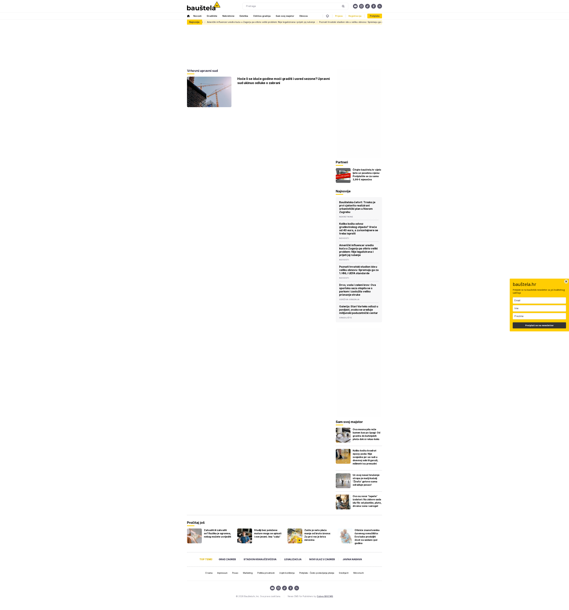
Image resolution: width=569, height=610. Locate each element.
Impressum (222, 573)
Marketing (248, 573)
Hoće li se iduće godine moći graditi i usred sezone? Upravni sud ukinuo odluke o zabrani (283, 81)
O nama (208, 573)
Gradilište (212, 16)
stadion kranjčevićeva (260, 559)
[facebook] (373, 6)
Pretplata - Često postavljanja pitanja (316, 573)
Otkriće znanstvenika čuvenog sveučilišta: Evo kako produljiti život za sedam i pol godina (367, 537)
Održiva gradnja (262, 16)
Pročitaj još (195, 522)
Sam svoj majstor (285, 16)
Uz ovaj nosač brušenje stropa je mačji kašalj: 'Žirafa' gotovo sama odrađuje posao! (366, 480)
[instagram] (361, 6)
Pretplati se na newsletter (539, 325)
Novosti (197, 16)
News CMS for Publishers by (310, 596)
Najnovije (343, 191)
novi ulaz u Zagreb (322, 559)
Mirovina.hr (358, 573)
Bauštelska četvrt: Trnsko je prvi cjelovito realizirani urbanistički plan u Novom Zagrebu (357, 207)
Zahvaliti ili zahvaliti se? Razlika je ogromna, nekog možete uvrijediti (217, 533)
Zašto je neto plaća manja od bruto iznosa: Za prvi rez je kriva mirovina (317, 535)
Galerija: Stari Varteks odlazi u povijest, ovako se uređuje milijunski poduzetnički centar (358, 309)
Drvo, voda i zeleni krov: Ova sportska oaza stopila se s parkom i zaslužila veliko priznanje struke (357, 289)
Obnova (303, 16)
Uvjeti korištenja (287, 573)
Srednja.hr (344, 573)
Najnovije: (194, 22)
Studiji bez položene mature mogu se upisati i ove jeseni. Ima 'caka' (267, 533)
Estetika (244, 16)
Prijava (339, 16)
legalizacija (293, 559)
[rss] (379, 6)
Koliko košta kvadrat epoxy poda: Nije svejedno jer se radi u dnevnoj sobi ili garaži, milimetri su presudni (365, 457)
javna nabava (352, 559)
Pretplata (374, 16)
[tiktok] (367, 6)
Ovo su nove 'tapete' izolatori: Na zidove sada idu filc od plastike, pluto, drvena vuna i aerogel (367, 501)
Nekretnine (228, 16)
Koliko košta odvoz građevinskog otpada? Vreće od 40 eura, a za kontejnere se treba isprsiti (358, 228)
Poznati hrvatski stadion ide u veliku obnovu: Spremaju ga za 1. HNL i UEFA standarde (313, 22)
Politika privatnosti (266, 573)
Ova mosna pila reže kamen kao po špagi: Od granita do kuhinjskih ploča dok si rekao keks (366, 434)
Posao (235, 573)
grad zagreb (227, 559)
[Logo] (203, 6)
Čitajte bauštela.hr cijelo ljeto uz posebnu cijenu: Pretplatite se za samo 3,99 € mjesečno (367, 174)
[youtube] (355, 6)
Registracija (355, 16)
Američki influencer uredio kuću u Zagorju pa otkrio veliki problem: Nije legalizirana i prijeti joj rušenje (210, 22)
